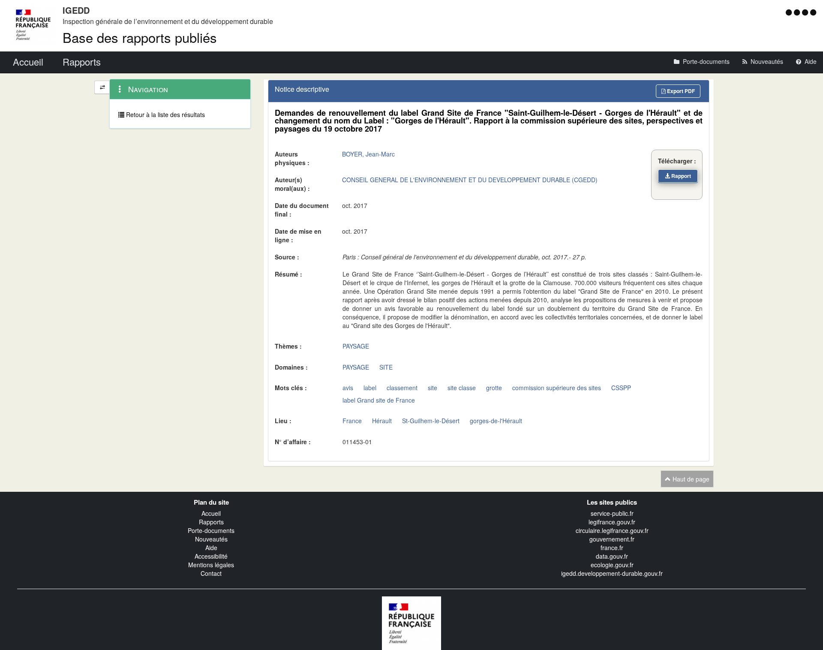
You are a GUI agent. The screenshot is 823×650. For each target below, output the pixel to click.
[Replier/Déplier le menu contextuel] (102, 87)
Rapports (211, 522)
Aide (211, 547)
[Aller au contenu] (798, 12)
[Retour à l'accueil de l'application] (411, 622)
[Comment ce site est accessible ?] (790, 12)
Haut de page (690, 479)
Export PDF (680, 91)
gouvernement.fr (611, 539)
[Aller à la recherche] (806, 12)
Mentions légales (211, 564)
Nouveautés (211, 539)
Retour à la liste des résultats (164, 114)
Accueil (211, 513)
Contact (211, 573)
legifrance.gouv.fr (612, 522)
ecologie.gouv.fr (612, 564)
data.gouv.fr (612, 556)
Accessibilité (211, 556)
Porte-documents (211, 530)
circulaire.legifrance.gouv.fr (612, 530)
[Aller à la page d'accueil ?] (813, 12)
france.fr (612, 547)
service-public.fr (612, 513)
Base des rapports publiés (140, 37)
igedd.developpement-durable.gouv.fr (612, 573)
